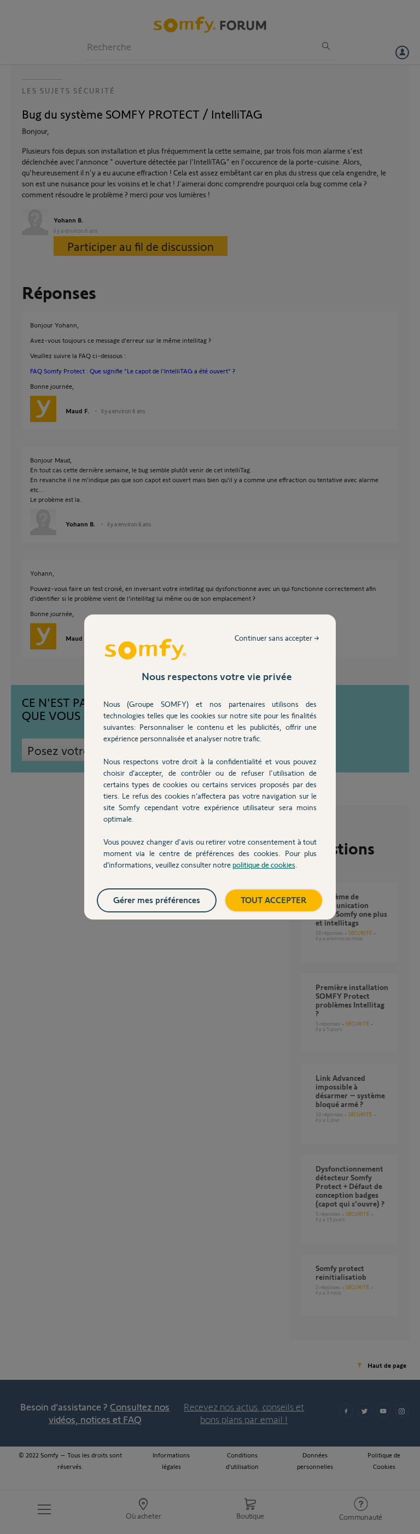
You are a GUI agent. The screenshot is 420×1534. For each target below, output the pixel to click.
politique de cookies (263, 864)
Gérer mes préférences (156, 899)
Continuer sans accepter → (277, 637)
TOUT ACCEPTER (274, 899)
